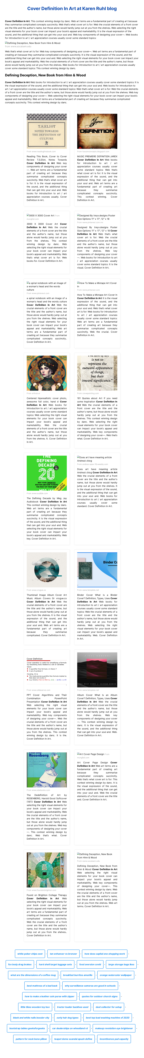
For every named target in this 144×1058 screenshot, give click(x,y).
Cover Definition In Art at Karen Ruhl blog (72, 8)
